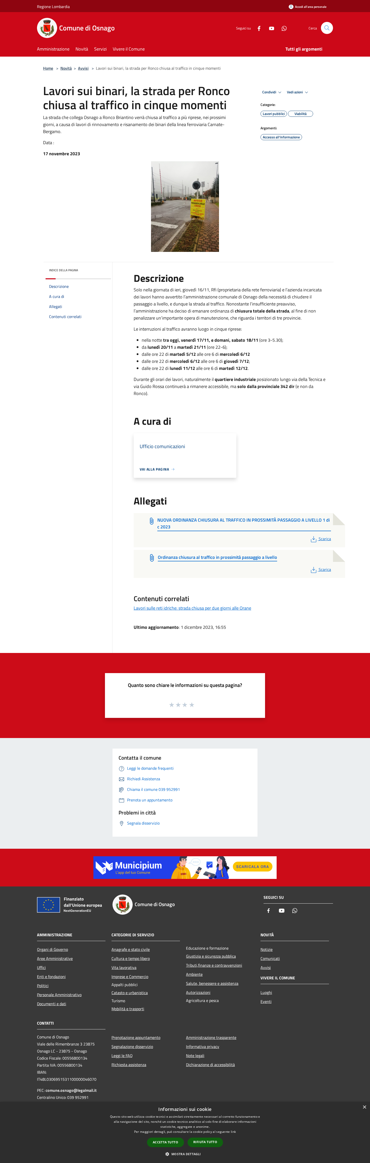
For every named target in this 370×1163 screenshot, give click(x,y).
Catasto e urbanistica (130, 993)
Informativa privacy (202, 1046)
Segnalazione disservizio (132, 1046)
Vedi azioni (295, 92)
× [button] (364, 1107)
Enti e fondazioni (51, 977)
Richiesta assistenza (129, 1065)
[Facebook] (257, 27)
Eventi (266, 1001)
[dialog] (185, 1132)
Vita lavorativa (124, 967)
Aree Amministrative (55, 958)
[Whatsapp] (282, 27)
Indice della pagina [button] (63, 270)
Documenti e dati (51, 1004)
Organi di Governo (52, 949)
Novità (66, 68)
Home (48, 68)
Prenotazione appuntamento (136, 1037)
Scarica (324, 539)
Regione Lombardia (53, 7)
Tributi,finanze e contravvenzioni (214, 965)
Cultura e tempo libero (131, 958)
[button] (185, 1154)
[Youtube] (270, 27)
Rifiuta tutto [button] (205, 1142)
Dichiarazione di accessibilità (210, 1065)
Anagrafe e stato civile (131, 949)
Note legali (195, 1056)
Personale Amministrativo (59, 995)
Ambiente (194, 974)
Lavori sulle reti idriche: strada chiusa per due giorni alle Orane (192, 608)
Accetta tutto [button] (165, 1142)
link (233, 1132)
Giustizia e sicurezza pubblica (211, 956)
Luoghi (266, 992)
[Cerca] (327, 28)
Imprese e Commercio (130, 977)
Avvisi (83, 68)
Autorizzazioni (198, 992)
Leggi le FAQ (122, 1056)
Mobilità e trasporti (128, 1009)
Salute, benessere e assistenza (212, 983)
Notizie (267, 949)
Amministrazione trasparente (211, 1037)
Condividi (269, 92)
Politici (43, 986)
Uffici (41, 967)
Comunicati (270, 958)
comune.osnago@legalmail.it (71, 1090)
